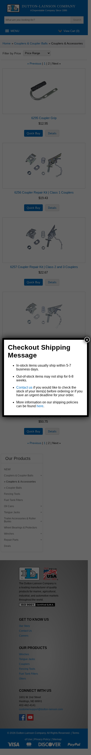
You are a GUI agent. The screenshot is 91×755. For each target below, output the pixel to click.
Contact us (24, 387)
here (40, 406)
